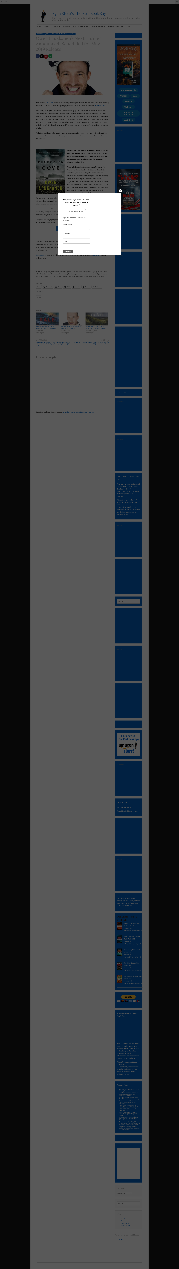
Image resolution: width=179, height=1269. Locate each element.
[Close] (120, 190)
